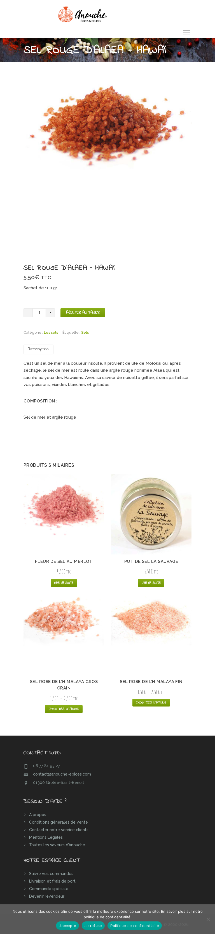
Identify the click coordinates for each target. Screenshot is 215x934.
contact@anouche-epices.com (62, 774)
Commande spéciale (48, 888)
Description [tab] (38, 349)
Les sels (51, 332)
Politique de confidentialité (134, 925)
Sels (85, 332)
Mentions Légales (46, 837)
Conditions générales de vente (58, 822)
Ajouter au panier (83, 313)
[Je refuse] (208, 919)
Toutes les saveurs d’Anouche (57, 845)
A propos (37, 814)
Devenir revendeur (46, 896)
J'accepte (67, 925)
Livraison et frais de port (52, 881)
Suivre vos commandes (51, 873)
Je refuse (93, 925)
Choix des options (64, 709)
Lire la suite (63, 582)
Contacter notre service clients (58, 830)
